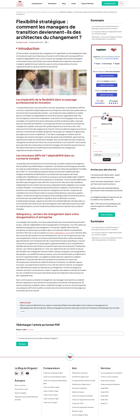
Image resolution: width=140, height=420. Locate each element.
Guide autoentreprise (108, 380)
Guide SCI (104, 403)
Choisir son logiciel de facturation (83, 399)
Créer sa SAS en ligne (50, 395)
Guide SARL (105, 396)
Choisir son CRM (77, 403)
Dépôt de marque (78, 392)
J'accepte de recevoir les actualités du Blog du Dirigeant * (38, 338)
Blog (64, 3)
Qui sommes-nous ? (21, 389)
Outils (73, 3)
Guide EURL (105, 388)
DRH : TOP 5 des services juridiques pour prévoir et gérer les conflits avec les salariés (106, 206)
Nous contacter (20, 385)
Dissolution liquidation (79, 388)
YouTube (27, 373)
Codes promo (110, 3)
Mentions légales (20, 393)
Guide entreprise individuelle (110, 384)
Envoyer (22, 344)
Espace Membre (88, 3)
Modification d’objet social (81, 384)
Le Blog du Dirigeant (20, 3)
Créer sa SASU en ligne (51, 399)
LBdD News (19, 12)
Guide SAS (104, 399)
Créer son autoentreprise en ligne (54, 377)
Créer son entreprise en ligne (53, 373)
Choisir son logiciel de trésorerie (83, 407)
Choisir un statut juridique (109, 377)
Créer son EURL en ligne (51, 387)
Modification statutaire (80, 373)
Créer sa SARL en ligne (50, 391)
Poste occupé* (97, 151)
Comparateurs (37, 3)
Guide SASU (105, 392)
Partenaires (52, 3)
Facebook (22, 373)
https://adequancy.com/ (60, 233)
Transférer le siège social (80, 377)
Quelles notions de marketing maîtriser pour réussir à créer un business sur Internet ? (106, 190)
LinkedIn (23, 311)
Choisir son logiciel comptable (82, 396)
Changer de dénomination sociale (83, 380)
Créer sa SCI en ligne (50, 402)
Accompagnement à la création (111, 373)
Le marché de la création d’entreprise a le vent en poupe (41, 12)
